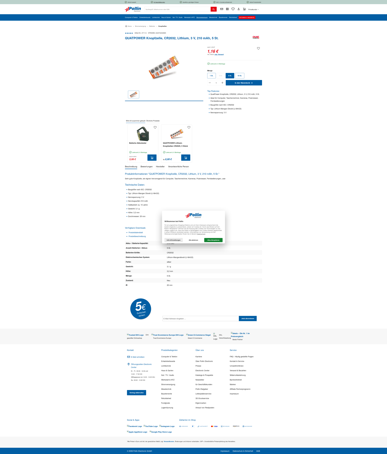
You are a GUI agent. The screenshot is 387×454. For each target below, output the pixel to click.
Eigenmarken (201, 403)
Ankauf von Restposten (205, 407)
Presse (198, 365)
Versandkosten (169, 441)
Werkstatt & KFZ (167, 379)
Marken (233, 384)
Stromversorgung (168, 384)
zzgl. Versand (219, 54)
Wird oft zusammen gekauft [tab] (135, 121)
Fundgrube (165, 403)
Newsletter (200, 379)
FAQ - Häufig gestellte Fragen (242, 356)
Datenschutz (175, 323)
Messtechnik (166, 389)
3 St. (222, 76)
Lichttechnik (166, 365)
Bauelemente (166, 393)
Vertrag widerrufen (137, 392)
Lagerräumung (167, 407)
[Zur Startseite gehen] (133, 9)
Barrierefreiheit (236, 379)
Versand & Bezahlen (238, 370)
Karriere (199, 356)
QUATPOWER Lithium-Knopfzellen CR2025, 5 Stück (175, 144)
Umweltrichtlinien (236, 365)
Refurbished (166, 398)
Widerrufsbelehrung (238, 375)
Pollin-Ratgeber (202, 389)
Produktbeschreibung (137, 236)
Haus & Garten (167, 370)
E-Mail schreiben (138, 357)
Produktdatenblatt (135, 232)
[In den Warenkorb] (152, 157)
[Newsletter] (221, 9)
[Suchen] (214, 9)
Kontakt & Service (237, 361)
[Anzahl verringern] (209, 82)
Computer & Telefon (169, 356)
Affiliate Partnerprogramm (240, 389)
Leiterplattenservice (203, 393)
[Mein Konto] (238, 9)
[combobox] (177, 9)
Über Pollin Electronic (204, 361)
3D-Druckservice (202, 398)
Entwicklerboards (168, 361)
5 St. (230, 75)
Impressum (234, 393)
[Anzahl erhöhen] (222, 82)
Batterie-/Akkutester (137, 143)
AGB (258, 451)
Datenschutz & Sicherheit (243, 451)
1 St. (211, 75)
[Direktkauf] (227, 9)
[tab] (131, 167)
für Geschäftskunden (204, 384)
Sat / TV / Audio (167, 375)
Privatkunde (252, 9)
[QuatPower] (256, 39)
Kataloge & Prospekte (204, 375)
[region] (164, 73)
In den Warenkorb (243, 83)
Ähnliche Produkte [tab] (153, 121)
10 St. (240, 75)
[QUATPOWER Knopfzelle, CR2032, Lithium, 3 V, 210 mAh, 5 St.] (164, 67)
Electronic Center (202, 370)
